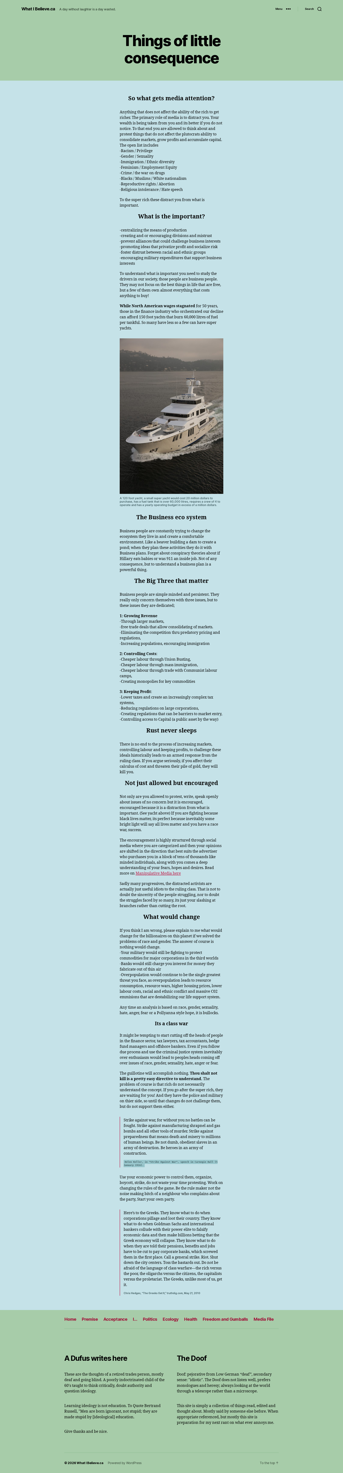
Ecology (170, 1319)
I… (135, 1319)
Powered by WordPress (125, 1463)
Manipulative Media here (158, 873)
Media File (263, 1319)
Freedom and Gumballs (225, 1319)
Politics (150, 1319)
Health (190, 1319)
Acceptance (115, 1319)
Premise (90, 1319)
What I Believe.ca (38, 9)
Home (70, 1319)
